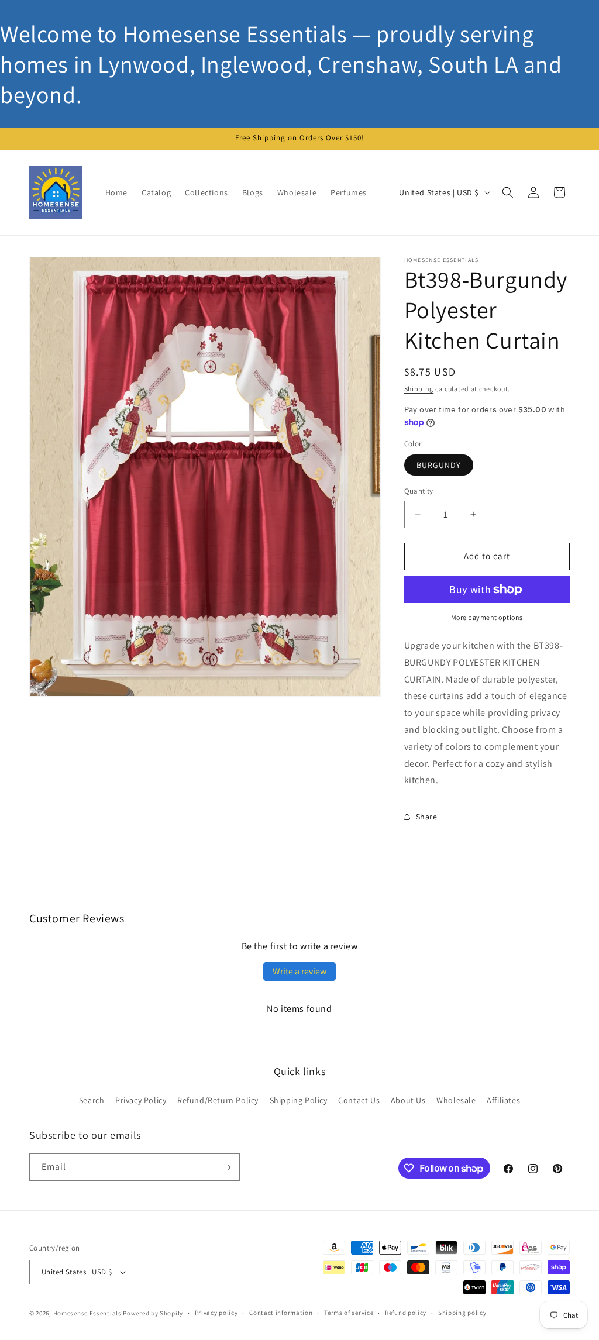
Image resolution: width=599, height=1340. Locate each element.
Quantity (418, 491)
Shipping (419, 388)
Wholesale (456, 1100)
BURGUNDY (438, 465)
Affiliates (503, 1100)
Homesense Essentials (87, 1313)
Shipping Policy (299, 1100)
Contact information (280, 1312)
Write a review (299, 971)
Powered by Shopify (153, 1313)
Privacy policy (216, 1312)
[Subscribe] (226, 1167)
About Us (408, 1100)
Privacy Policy (140, 1100)
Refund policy (405, 1312)
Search (92, 1100)
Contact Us (359, 1100)
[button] (508, 192)
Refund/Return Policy (218, 1100)
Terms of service (348, 1312)
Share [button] (427, 816)
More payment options (487, 617)
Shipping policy (462, 1312)
